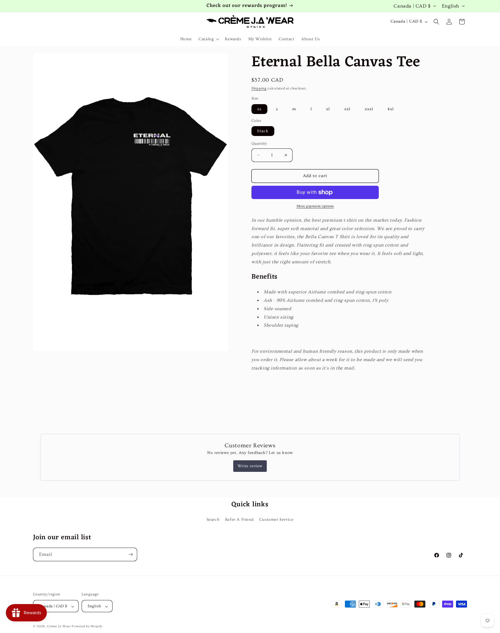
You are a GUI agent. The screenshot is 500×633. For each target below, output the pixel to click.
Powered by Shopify (87, 626)
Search (213, 519)
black (263, 131)
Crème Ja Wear (59, 626)
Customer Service (276, 519)
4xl (390, 109)
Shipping (258, 88)
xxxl (369, 109)
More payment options (315, 206)
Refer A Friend (239, 519)
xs (259, 109)
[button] (208, 39)
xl (328, 109)
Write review (250, 466)
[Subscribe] (130, 554)
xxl (347, 109)
